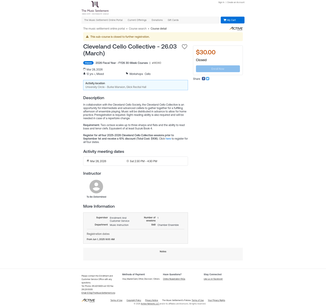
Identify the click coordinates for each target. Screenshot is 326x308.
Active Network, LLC (150, 304)
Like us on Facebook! (213, 279)
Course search (138, 28)
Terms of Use (198, 300)
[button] (184, 46)
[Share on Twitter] (208, 79)
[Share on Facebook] (204, 79)
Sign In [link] (221, 2)
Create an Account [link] (235, 2)
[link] (96, 186)
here (168, 138)
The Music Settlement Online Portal (104, 28)
